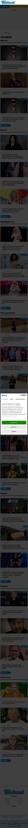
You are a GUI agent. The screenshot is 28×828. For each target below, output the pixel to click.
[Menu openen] (20, 2)
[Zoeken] (26, 2)
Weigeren (14, 431)
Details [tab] (11, 399)
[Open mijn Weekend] (23, 2)
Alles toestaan (14, 422)
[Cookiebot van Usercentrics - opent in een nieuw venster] (20, 395)
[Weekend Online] (8, 2)
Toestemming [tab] (5, 399)
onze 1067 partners (9, 406)
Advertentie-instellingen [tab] (21, 399)
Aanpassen (13, 427)
